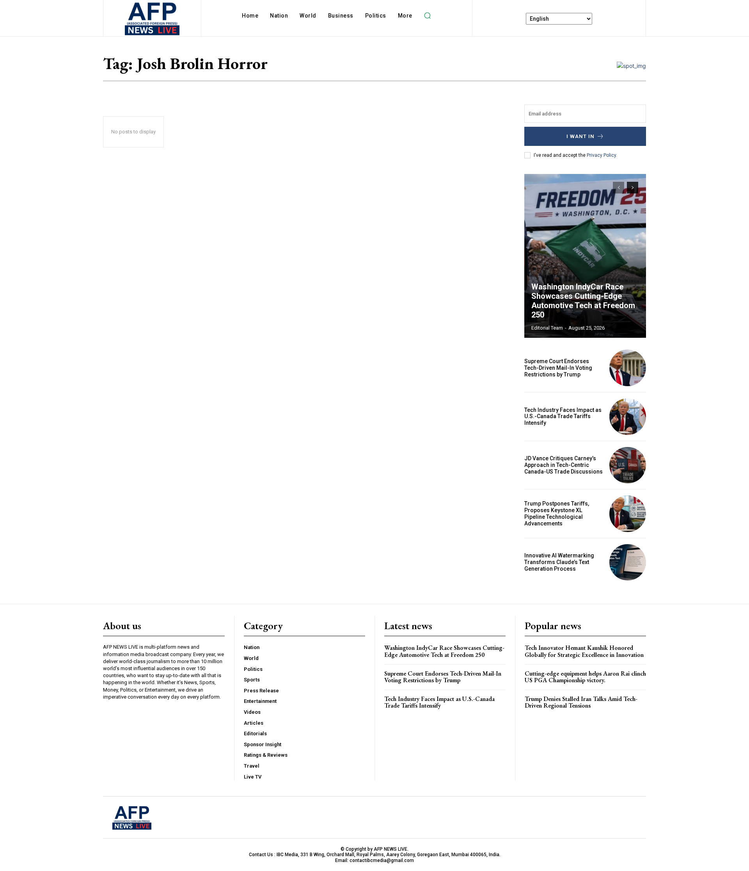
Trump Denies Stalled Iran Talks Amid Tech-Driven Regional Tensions (581, 702)
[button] (427, 15)
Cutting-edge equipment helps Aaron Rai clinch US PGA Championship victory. (585, 677)
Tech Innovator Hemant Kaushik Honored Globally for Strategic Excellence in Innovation (584, 651)
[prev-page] (618, 187)
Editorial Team (547, 328)
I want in (580, 136)
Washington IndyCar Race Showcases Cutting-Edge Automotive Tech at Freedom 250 (583, 300)
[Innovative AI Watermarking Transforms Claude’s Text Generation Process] (627, 562)
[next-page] (632, 187)
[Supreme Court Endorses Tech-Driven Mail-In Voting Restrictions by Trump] (627, 367)
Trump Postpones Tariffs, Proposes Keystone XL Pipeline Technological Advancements (556, 513)
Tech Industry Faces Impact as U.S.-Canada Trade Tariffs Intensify (563, 416)
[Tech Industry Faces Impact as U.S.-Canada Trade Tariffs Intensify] (627, 416)
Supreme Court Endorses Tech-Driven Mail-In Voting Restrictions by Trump (558, 368)
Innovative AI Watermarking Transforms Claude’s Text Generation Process (559, 562)
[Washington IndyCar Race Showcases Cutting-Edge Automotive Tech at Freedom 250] (585, 256)
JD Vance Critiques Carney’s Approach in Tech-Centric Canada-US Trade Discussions (563, 465)
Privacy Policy (601, 155)
